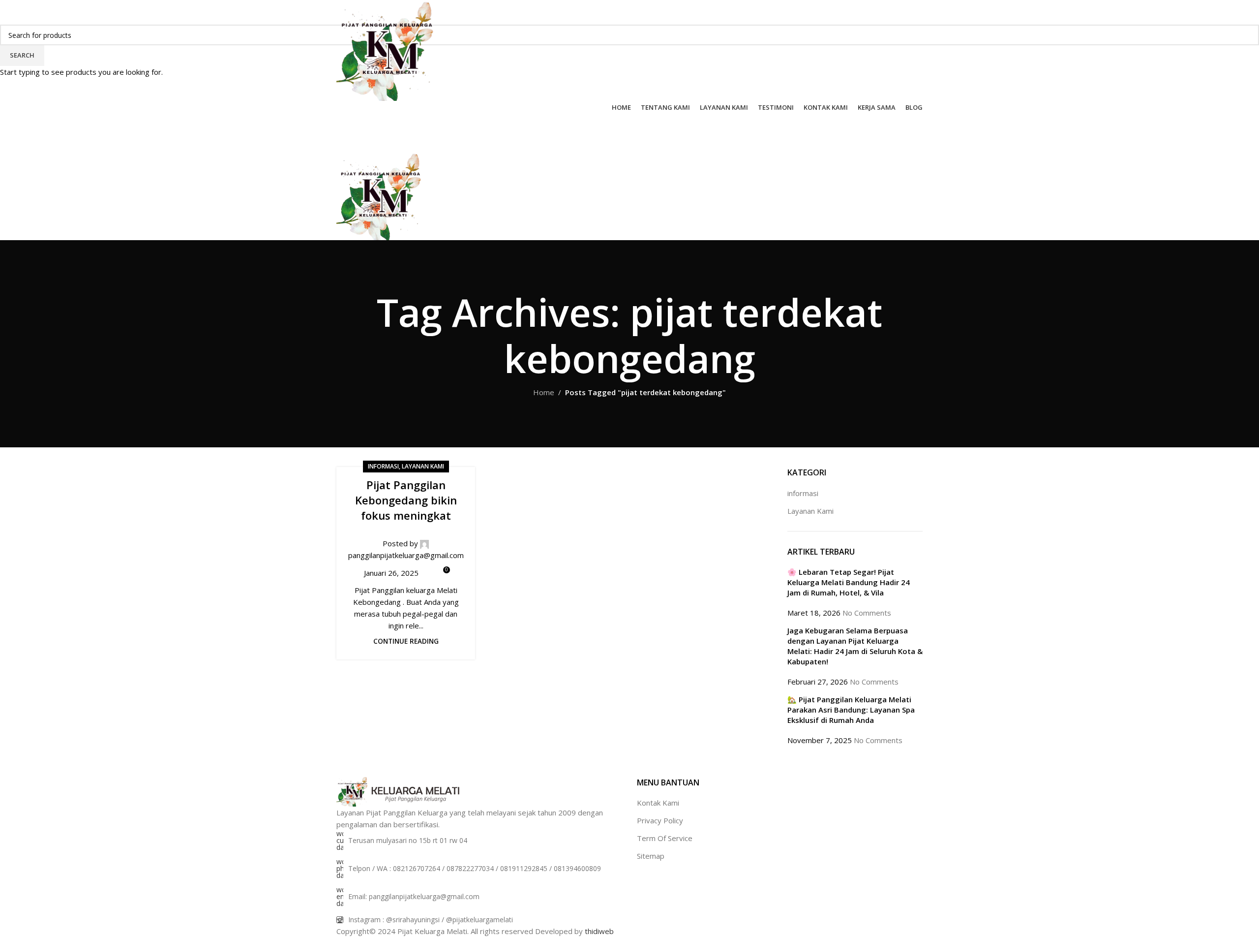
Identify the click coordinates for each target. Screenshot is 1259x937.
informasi (383, 466)
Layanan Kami (423, 466)
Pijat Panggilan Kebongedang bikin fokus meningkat (406, 500)
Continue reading (406, 641)
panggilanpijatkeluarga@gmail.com (406, 555)
